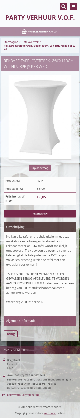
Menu (73, 6)
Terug (11, 334)
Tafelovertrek (30, 42)
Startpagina (11, 42)
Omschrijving (15, 227)
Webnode (50, 413)
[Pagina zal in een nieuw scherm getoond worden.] (40, 117)
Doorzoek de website (63, 6)
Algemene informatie (21, 321)
